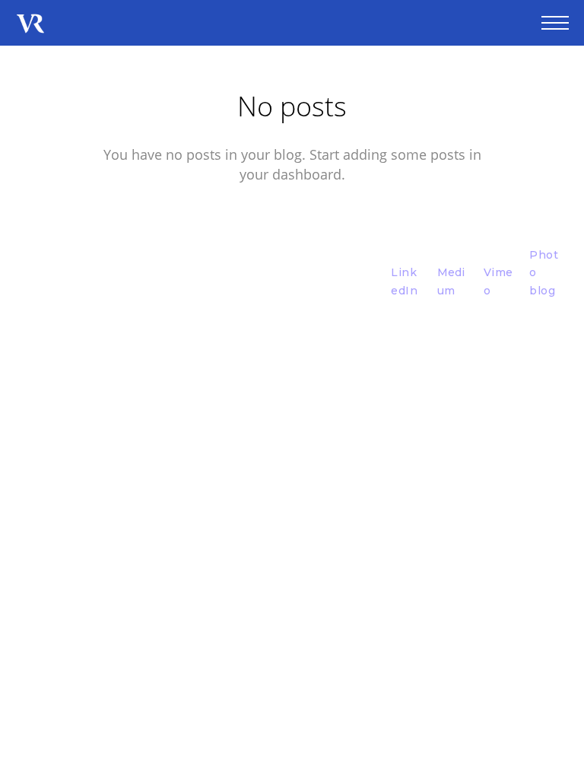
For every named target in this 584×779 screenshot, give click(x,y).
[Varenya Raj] (30, 24)
